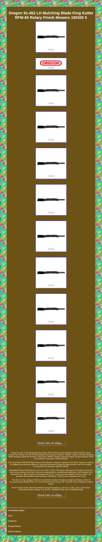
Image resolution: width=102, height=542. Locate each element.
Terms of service (14, 531)
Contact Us (12, 521)
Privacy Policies (14, 526)
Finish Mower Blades (16, 510)
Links (10, 516)
